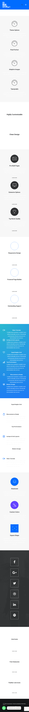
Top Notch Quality (14, 219)
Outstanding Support (14, 306)
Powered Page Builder (14, 279)
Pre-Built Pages (14, 166)
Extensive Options (14, 192)
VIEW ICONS (14, 651)
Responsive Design (14, 253)
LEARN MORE (14, 177)
